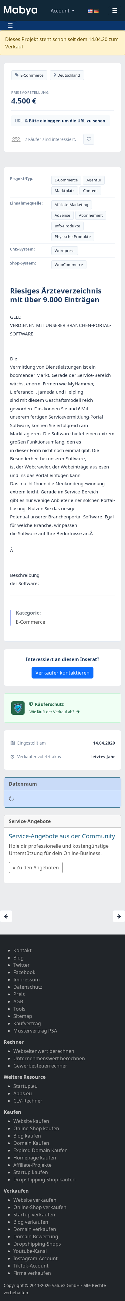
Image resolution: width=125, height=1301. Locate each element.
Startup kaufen (30, 1172)
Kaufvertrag (27, 1023)
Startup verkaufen (34, 1214)
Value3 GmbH (65, 1285)
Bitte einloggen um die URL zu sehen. (67, 121)
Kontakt (22, 950)
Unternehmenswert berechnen (49, 1058)
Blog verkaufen (30, 1222)
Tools (19, 1008)
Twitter (21, 965)
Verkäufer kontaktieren (62, 672)
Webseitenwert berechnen (43, 1051)
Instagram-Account (35, 1258)
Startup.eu (25, 1086)
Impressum (26, 979)
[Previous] (6, 916)
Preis (19, 994)
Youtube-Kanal (30, 1251)
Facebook (24, 972)
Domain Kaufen (31, 1143)
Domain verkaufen (34, 1229)
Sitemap (22, 1016)
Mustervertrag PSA (35, 1030)
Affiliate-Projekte (32, 1165)
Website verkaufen (34, 1200)
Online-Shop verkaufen (39, 1207)
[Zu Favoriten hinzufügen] (88, 139)
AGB (18, 1001)
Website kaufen (31, 1121)
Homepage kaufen (34, 1157)
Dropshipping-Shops (37, 1243)
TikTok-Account (31, 1265)
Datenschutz (27, 987)
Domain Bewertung (35, 1236)
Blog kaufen (27, 1135)
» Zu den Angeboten (36, 867)
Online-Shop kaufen (36, 1128)
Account (61, 10)
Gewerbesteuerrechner (40, 1065)
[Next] (119, 916)
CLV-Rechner (27, 1100)
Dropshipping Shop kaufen (44, 1179)
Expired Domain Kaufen (40, 1150)
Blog (18, 957)
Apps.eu (22, 1093)
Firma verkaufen (32, 1273)
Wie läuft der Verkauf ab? (52, 711)
